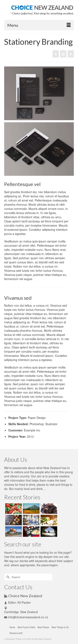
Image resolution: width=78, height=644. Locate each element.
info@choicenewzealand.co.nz (28, 617)
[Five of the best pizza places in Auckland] (13, 508)
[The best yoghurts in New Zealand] (31, 520)
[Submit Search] (7, 577)
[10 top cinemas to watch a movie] (31, 531)
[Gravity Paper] (71, 53)
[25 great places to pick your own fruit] (13, 531)
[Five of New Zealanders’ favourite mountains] (31, 508)
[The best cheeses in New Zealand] (48, 520)
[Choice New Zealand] (42, 6)
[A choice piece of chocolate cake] (48, 508)
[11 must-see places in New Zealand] (48, 531)
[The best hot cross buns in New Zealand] (13, 520)
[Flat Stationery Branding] (56, 53)
